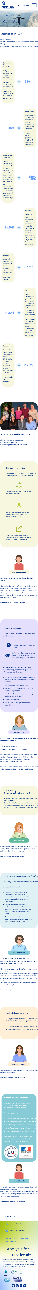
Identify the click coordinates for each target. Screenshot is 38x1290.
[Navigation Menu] (34, 5)
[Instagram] (17, 1285)
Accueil (5, 15)
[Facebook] (21, 1285)
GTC (15, 1239)
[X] (24, 1285)
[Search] (19, 5)
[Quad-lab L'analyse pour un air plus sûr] (8, 5)
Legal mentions (10, 1241)
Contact (19, 732)
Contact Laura (19, 953)
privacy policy (24, 1239)
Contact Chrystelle (19, 1064)
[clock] (8, 645)
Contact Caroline (19, 572)
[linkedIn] (13, 1285)
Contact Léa (19, 840)
